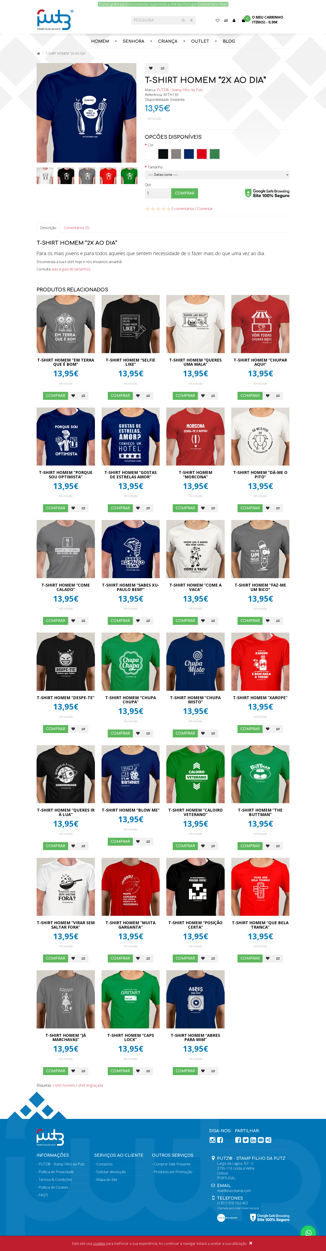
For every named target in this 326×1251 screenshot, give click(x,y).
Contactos (104, 1164)
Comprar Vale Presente (172, 1164)
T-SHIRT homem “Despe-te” (65, 697)
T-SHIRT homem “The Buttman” (260, 812)
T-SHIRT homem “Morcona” (195, 474)
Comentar (205, 208)
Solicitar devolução (111, 1171)
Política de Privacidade (56, 1171)
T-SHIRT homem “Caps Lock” (130, 1037)
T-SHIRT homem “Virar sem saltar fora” (66, 925)
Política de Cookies (53, 1187)
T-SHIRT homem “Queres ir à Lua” (65, 812)
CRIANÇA (167, 41)
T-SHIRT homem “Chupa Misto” (195, 700)
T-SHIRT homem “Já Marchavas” (65, 1037)
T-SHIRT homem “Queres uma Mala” (195, 362)
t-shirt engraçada (89, 1085)
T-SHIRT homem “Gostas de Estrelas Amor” (130, 474)
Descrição (48, 227)
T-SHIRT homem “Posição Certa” (195, 925)
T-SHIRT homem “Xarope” (260, 697)
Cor (150, 144)
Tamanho (155, 167)
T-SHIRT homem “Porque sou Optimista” (65, 474)
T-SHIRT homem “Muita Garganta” (130, 925)
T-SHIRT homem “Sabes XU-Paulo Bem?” (130, 587)
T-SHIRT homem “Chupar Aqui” (260, 362)
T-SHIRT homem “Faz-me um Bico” (260, 587)
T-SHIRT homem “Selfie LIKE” (130, 362)
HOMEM (100, 41)
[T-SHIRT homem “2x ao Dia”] (87, 113)
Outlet (200, 41)
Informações (53, 1155)
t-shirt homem (64, 1085)
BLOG (229, 41)
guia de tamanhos (76, 269)
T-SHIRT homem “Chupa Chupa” (130, 700)
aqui (54, 269)
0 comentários (182, 208)
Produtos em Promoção (173, 1171)
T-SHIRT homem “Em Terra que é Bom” (65, 362)
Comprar (184, 193)
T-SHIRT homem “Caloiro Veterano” (195, 812)
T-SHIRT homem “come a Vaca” (195, 587)
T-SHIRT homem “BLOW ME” (130, 810)
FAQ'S (43, 1195)
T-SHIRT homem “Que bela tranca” (260, 925)
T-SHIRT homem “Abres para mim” (195, 1037)
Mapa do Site (106, 1179)
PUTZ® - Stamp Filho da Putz (180, 89)
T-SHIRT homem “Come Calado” (65, 587)
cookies (99, 1243)
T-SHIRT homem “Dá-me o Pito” (260, 474)
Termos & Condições (55, 1179)
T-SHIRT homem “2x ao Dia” (66, 53)
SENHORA (133, 41)
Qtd (148, 184)
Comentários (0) (76, 227)
